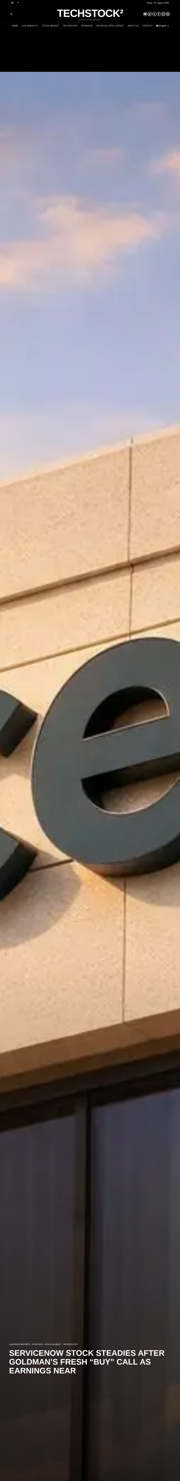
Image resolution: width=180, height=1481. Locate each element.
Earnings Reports (19, 1344)
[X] (154, 14)
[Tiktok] (150, 14)
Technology (70, 1344)
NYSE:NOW (37, 1344)
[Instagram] (163, 14)
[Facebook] (159, 14)
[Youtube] (145, 14)
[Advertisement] (90, 49)
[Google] (168, 14)
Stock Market (53, 1344)
